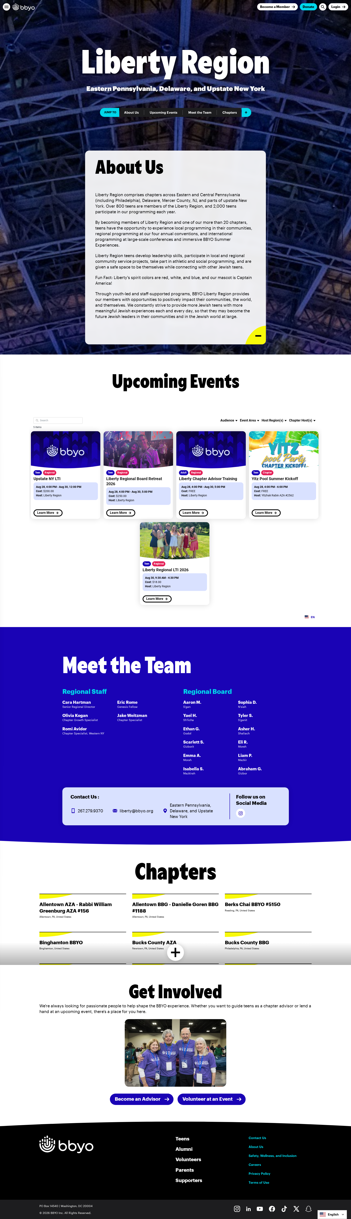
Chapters (229, 112)
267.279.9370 (90, 810)
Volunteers (188, 1159)
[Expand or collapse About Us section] (255, 335)
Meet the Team (199, 112)
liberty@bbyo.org (136, 810)
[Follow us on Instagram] (240, 813)
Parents (185, 1170)
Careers (255, 1165)
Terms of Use (259, 1182)
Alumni (184, 1149)
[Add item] (246, 112)
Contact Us (257, 1138)
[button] (6, 7)
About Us (131, 112)
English (333, 1214)
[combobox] (332, 1214)
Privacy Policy (259, 1174)
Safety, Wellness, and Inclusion (273, 1156)
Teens (182, 1138)
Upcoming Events (163, 112)
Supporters (189, 1180)
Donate (308, 7)
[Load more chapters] (175, 952)
